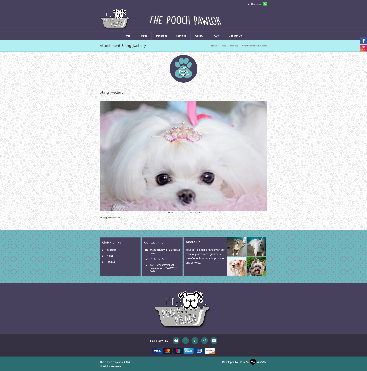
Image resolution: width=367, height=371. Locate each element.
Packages (110, 249)
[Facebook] (176, 340)
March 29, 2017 (177, 213)
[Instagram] (185, 340)
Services (234, 45)
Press (223, 45)
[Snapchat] (204, 340)
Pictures (110, 261)
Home (214, 45)
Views (197, 213)
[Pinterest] (195, 340)
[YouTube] (213, 340)
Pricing (109, 255)
